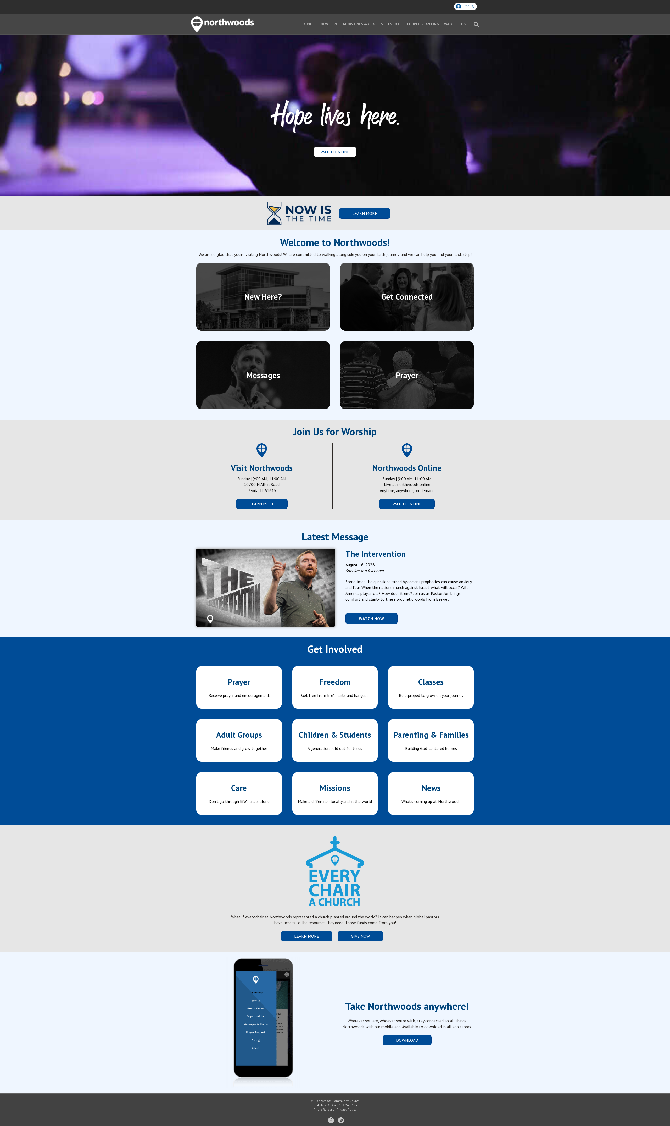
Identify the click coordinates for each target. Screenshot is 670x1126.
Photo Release (324, 1109)
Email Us (317, 1105)
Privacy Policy (346, 1109)
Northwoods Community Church (337, 1101)
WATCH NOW (371, 618)
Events (395, 24)
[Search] (475, 24)
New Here (329, 24)
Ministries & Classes (363, 24)
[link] (239, 687)
